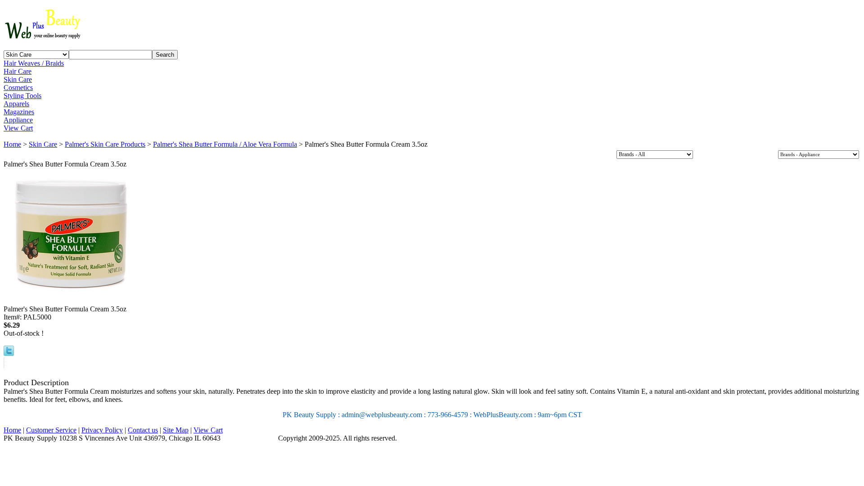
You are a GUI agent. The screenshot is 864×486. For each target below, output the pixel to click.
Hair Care (18, 71)
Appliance (18, 120)
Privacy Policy (102, 430)
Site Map (176, 430)
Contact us (143, 430)
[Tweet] (9, 353)
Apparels (16, 104)
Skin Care (18, 79)
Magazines (19, 112)
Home (12, 144)
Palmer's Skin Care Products (105, 144)
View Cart (18, 128)
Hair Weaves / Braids (34, 63)
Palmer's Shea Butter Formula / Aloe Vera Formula (225, 144)
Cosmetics (18, 87)
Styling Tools (22, 95)
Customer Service (51, 430)
